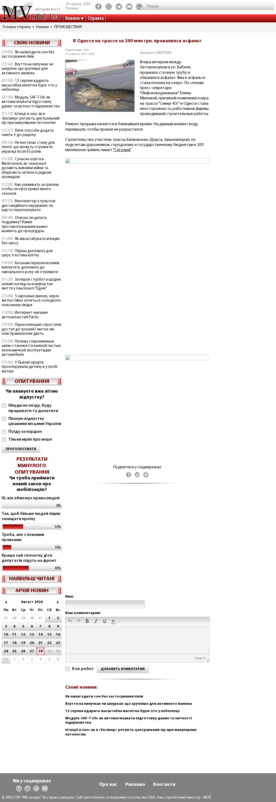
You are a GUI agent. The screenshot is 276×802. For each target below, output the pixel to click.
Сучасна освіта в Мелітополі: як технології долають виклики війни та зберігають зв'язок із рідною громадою (27, 168)
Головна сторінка (17, 27)
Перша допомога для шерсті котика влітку (27, 253)
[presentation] (70, 621)
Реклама (135, 784)
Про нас (108, 784)
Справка (96, 18)
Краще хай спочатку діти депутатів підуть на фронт (29, 558)
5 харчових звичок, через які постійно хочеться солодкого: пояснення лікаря (31, 300)
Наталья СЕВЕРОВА (155, 53)
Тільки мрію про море (30, 439)
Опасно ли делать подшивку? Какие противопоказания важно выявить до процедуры (25, 224)
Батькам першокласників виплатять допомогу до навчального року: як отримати (31, 267)
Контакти (164, 784)
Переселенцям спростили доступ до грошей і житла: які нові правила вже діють (31, 329)
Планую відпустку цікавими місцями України (34, 421)
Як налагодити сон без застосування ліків (28, 54)
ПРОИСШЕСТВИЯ (68, 27)
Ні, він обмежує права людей (31, 498)
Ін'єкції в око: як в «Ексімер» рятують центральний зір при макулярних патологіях (31, 118)
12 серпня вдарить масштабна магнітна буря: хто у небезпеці (29, 85)
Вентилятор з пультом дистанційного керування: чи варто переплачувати (28, 205)
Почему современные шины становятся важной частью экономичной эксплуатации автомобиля (31, 348)
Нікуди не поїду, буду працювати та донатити (33, 408)
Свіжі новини (32, 43)
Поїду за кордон (25, 432)
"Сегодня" (122, 150)
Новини (72, 18)
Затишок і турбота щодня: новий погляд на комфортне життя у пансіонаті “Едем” (31, 284)
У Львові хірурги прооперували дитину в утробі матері (29, 367)
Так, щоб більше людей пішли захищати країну (31, 516)
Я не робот (83, 669)
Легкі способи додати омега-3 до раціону (28, 133)
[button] (70, 622)
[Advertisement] (137, 544)
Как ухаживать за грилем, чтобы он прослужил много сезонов (30, 189)
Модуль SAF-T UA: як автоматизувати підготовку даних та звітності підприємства (31, 102)
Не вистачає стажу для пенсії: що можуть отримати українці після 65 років (28, 147)
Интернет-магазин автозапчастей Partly (25, 315)
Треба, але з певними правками (23, 537)
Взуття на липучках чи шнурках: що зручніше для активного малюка (27, 68)
